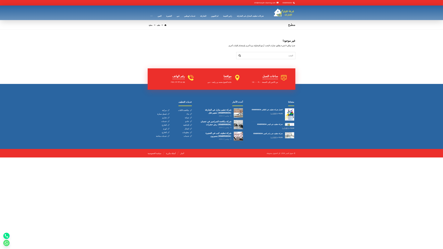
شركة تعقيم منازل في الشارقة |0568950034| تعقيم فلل (218, 111)
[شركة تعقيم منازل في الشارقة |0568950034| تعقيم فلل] (238, 113)
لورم (165, 128)
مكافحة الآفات (183, 110)
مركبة (164, 110)
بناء (188, 114)
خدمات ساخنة (161, 136)
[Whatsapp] (6, 243)
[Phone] (6, 236)
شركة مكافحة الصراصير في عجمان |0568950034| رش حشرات (216, 123)
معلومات (185, 132)
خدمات (164, 121)
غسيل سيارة (162, 114)
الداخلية (186, 125)
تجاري (164, 117)
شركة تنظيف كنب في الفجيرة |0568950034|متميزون (218, 134)
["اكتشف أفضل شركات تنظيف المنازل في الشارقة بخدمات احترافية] (284, 12)
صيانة (187, 117)
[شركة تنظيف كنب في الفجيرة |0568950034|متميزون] (238, 136)
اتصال (187, 128)
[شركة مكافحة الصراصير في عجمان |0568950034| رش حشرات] (238, 124)
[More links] (151, 13)
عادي (187, 121)
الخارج (164, 125)
